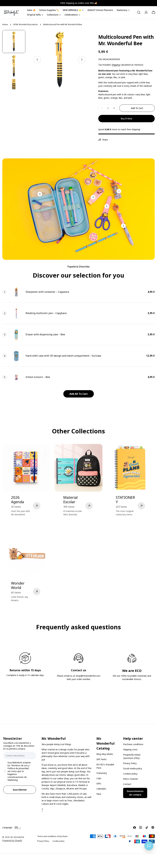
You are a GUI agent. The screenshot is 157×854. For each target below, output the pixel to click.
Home (5, 24)
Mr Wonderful (17, 837)
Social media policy (132, 768)
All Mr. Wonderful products (25, 24)
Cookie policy (58, 841)
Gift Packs (101, 759)
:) (42, 809)
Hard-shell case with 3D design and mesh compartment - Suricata (63, 355)
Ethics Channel (130, 778)
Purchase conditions (133, 744)
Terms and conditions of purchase (52, 836)
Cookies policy (130, 773)
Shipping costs (130, 749)
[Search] (139, 12)
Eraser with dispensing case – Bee (45, 334)
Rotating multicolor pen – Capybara (46, 313)
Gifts (98, 783)
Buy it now (126, 118)
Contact (127, 784)
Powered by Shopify (12, 840)
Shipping (116, 64)
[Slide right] (81, 59)
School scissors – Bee (38, 377)
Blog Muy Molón (104, 754)
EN (16, 827)
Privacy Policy (130, 763)
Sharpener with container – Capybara (47, 292)
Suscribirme (20, 789)
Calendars (101, 788)
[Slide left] (37, 59)
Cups (98, 778)
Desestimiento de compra (135, 793)
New (98, 793)
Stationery (101, 773)
